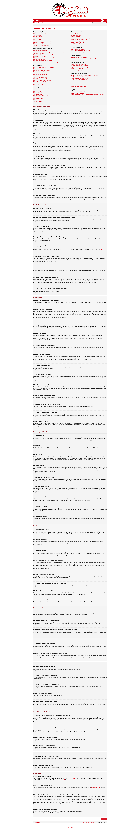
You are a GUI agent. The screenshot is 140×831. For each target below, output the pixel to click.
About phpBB (62, 779)
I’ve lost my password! (38, 42)
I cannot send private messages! (78, 49)
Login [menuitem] (104, 21)
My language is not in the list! (40, 56)
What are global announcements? (41, 95)
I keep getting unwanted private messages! (81, 50)
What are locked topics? (38, 99)
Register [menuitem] (106, 21)
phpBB (102, 249)
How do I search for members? (78, 68)
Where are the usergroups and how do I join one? (82, 38)
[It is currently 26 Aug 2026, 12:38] (105, 25)
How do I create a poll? (38, 71)
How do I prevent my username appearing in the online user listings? (49, 52)
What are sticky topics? (38, 98)
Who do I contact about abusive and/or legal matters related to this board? (88, 94)
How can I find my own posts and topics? (80, 70)
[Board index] (70, 10)
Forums (38, 20)
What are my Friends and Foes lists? (79, 57)
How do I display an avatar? (39, 59)
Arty (67, 826)
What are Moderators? (76, 35)
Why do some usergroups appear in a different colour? (83, 41)
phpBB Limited (72, 778)
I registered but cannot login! (40, 38)
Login (40, 22)
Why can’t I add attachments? (40, 77)
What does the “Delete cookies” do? (41, 45)
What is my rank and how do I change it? (42, 60)
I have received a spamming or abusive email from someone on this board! (88, 52)
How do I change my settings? (40, 50)
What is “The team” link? (76, 43)
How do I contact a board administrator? (80, 96)
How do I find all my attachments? (78, 86)
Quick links (34, 21)
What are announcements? (39, 97)
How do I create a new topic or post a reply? (43, 67)
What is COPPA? (37, 35)
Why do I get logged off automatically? (42, 43)
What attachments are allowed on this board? (81, 85)
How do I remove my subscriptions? (79, 79)
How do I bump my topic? (39, 84)
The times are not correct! (39, 53)
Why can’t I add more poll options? (41, 73)
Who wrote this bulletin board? (78, 91)
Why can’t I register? (38, 36)
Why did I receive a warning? (40, 78)
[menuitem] (102, 20)
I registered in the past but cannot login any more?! (45, 41)
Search (35, 22)
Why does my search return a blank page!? (81, 67)
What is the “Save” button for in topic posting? (43, 81)
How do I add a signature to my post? (42, 70)
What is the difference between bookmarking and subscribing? (85, 75)
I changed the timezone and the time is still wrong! (45, 54)
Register (45, 22)
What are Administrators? (76, 33)
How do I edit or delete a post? (40, 68)
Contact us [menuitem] (87, 822)
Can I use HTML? (37, 91)
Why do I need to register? (39, 33)
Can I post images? (37, 94)
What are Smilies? (37, 92)
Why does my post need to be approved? (42, 83)
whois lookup (58, 798)
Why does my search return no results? (80, 65)
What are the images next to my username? (43, 57)
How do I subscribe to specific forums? (80, 78)
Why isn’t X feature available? (77, 93)
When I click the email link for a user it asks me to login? (46, 62)
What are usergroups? (76, 36)
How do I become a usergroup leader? (80, 39)
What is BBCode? (37, 89)
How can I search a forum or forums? (79, 64)
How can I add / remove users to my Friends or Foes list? (84, 58)
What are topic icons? (38, 101)
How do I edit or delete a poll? (40, 74)
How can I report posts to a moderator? (42, 80)
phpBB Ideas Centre (95, 787)
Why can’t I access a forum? (39, 76)
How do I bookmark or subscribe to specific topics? (82, 76)
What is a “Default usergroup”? (78, 42)
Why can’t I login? (37, 39)
